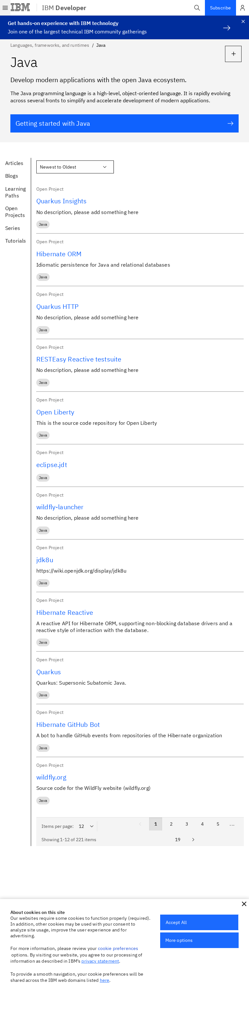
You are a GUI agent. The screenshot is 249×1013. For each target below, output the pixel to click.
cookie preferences (118, 948)
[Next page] (193, 839)
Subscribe (220, 8)
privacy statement (100, 961)
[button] (197, 8)
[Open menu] (5, 8)
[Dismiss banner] (243, 21)
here (105, 980)
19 (177, 839)
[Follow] (233, 54)
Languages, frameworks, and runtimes (49, 45)
